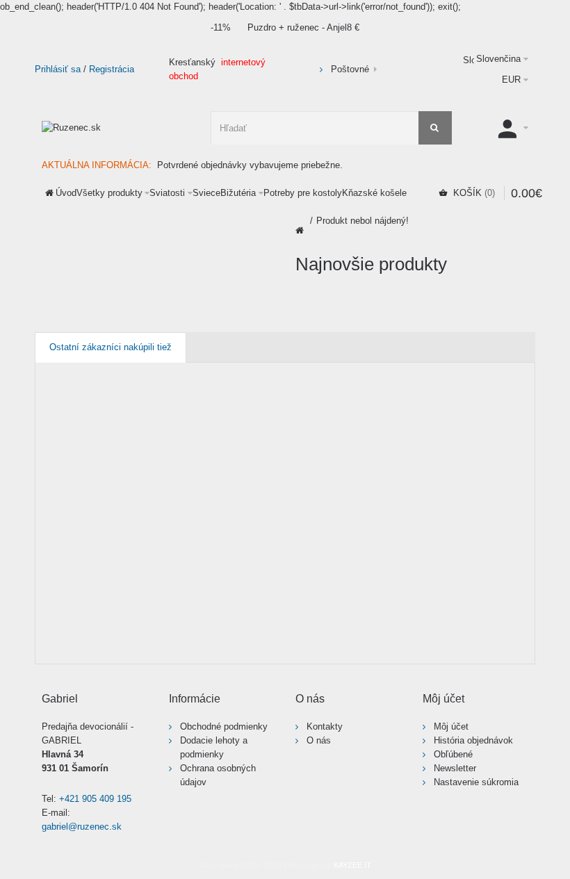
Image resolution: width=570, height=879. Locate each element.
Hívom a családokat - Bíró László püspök (342, 521)
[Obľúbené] (149, 608)
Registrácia (111, 69)
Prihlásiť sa (58, 69)
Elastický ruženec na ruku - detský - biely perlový (223, 521)
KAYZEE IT (352, 865)
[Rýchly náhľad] (54, 640)
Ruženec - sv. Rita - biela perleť (461, 521)
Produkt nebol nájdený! (362, 220)
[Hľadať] (435, 128)
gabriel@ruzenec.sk (82, 826)
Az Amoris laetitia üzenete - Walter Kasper (102, 521)
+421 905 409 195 (95, 799)
